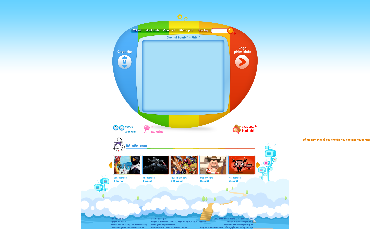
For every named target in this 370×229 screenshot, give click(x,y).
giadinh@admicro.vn (166, 224)
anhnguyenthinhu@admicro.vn (130, 227)
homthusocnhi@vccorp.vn (241, 224)
